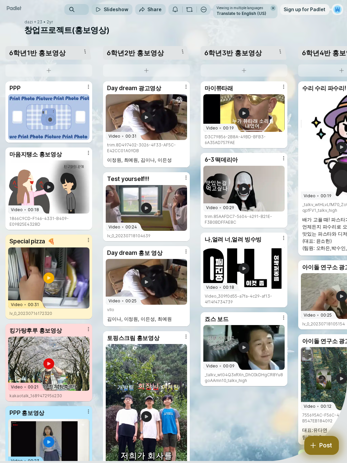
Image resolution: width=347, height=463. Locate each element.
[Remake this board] (189, 9)
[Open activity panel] (175, 9)
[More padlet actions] (203, 9)
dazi (28, 22)
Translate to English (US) (241, 13)
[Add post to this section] (48, 70)
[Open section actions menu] (85, 51)
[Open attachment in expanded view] (48, 117)
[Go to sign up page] (337, 9)
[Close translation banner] (273, 8)
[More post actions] (84, 89)
